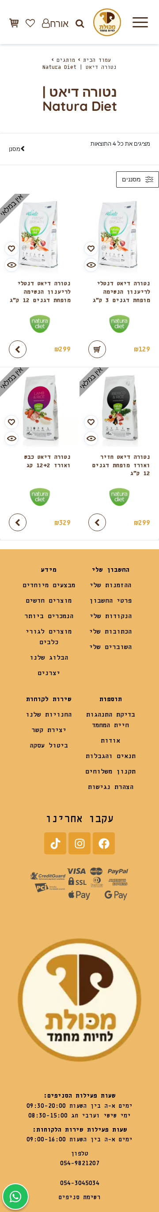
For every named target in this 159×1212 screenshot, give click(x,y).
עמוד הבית (97, 60)
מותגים (66, 60)
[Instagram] (79, 843)
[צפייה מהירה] (91, 265)
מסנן (14, 148)
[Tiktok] (55, 843)
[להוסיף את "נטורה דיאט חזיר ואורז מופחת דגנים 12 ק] (97, 522)
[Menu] (140, 22)
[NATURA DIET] (119, 324)
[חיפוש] (80, 23)
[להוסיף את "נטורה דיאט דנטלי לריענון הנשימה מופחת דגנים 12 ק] (17, 349)
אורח (59, 23)
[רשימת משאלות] (30, 23)
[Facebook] (104, 843)
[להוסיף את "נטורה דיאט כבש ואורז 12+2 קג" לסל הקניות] (17, 522)
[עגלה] (14, 22)
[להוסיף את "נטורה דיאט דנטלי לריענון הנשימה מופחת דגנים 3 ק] (97, 349)
